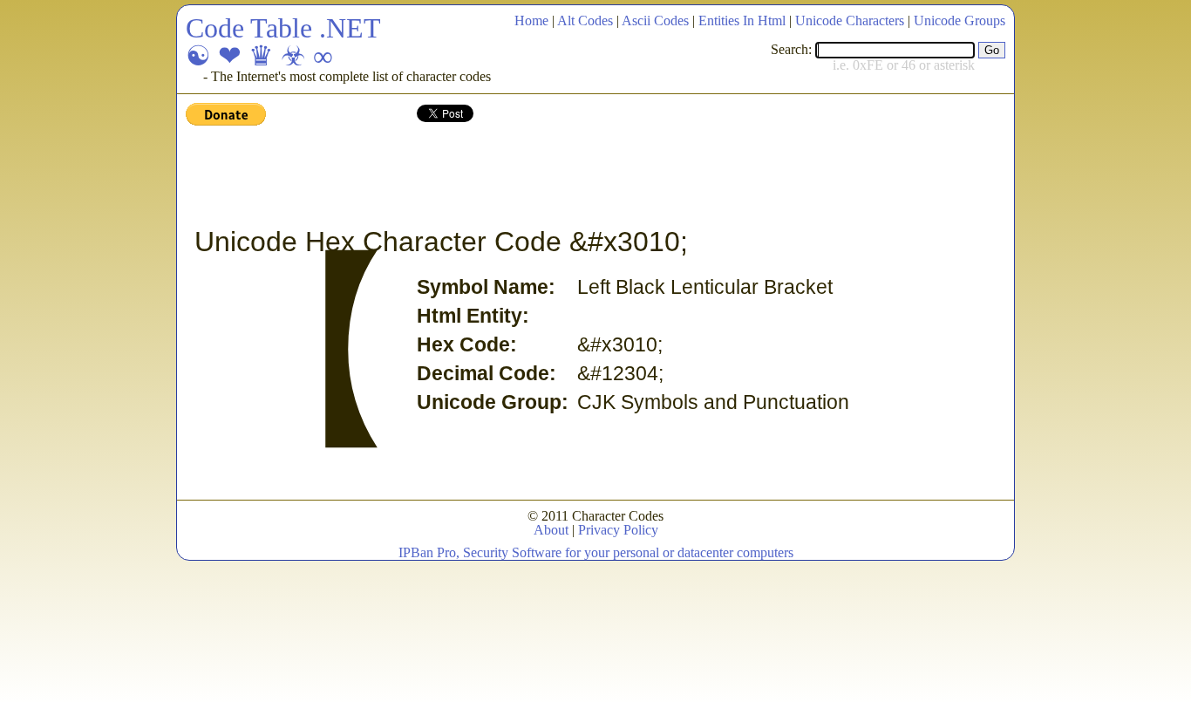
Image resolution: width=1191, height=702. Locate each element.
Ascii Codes (655, 20)
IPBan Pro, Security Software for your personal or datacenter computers (595, 552)
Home (531, 20)
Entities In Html (742, 20)
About (551, 529)
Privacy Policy (618, 529)
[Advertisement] (503, 177)
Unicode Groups (959, 20)
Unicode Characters (849, 20)
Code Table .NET (283, 28)
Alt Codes (585, 20)
